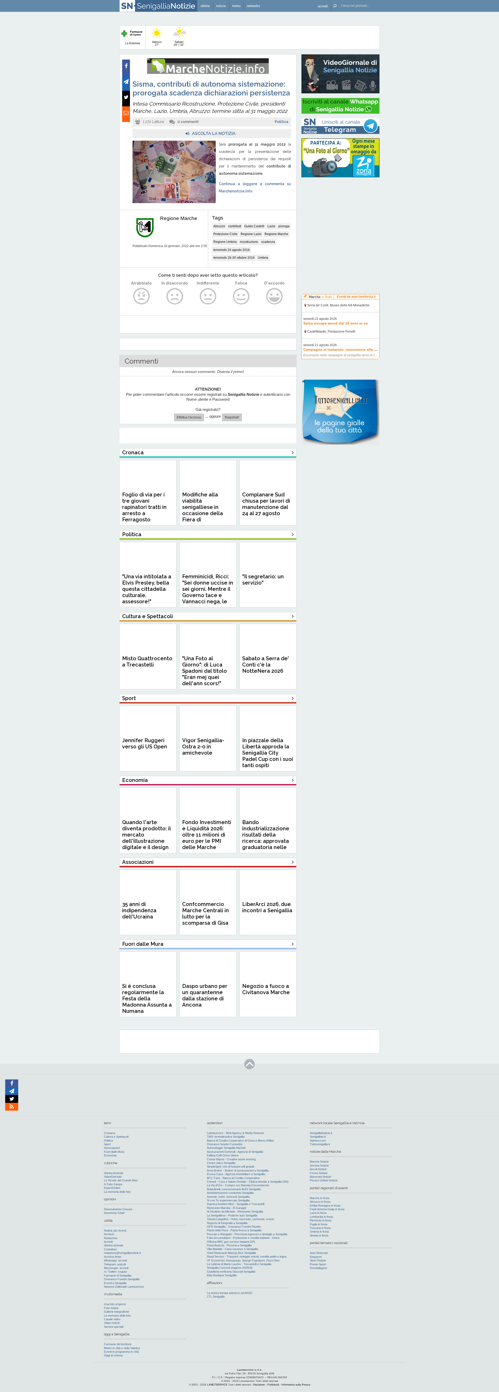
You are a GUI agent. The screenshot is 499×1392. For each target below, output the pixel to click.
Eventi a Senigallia (115, 1283)
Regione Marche (178, 218)
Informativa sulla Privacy (295, 1384)
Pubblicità (273, 1384)
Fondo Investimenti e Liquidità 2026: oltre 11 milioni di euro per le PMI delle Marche (206, 834)
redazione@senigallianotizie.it (122, 1252)
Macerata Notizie (320, 1176)
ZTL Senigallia (216, 1296)
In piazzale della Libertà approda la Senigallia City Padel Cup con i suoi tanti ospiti (267, 752)
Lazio (271, 226)
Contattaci (110, 1249)
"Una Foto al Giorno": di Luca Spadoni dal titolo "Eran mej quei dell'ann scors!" (204, 671)
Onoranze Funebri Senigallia (122, 1279)
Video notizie (112, 1322)
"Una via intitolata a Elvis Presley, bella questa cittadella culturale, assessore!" (146, 589)
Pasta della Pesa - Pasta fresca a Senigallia (234, 1230)
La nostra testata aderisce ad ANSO (229, 1292)
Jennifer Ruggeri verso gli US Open (144, 743)
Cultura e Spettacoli (116, 1136)
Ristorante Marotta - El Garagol (226, 1207)
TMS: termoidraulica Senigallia (226, 1136)
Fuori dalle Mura (114, 1151)
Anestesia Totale (114, 1212)
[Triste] (175, 296)
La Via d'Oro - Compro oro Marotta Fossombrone (238, 1185)
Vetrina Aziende (113, 1173)
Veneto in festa (319, 1235)
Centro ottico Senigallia (221, 1162)
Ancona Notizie (319, 1165)
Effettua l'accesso (189, 417)
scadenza (268, 242)
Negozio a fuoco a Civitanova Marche (266, 989)
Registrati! (232, 417)
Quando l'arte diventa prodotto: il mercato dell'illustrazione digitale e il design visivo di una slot (146, 838)
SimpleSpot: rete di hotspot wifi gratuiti (230, 1166)
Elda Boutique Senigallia (222, 1275)
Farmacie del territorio (118, 1344)
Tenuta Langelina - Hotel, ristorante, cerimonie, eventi (240, 1219)
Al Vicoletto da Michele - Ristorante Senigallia (235, 1211)
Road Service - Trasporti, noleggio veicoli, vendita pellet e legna (246, 1256)
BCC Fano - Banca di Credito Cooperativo (233, 1178)
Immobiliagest (318, 1268)
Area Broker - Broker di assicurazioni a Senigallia (237, 1170)
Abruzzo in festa (320, 1201)
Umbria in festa (319, 1231)
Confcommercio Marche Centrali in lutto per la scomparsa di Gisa (205, 913)
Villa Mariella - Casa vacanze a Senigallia (232, 1249)
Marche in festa (319, 1198)
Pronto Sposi (318, 1264)
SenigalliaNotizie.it (321, 1133)
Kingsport (316, 1256)
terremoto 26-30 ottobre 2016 (234, 258)
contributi (234, 226)
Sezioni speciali (113, 1326)
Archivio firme (112, 1256)
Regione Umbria (225, 242)
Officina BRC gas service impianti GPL (231, 1241)
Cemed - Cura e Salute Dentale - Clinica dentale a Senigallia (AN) (247, 1181)
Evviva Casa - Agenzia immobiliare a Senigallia (236, 1174)
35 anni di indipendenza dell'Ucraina (139, 910)
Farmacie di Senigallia (117, 1275)
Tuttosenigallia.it (320, 1144)
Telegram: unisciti (115, 1264)
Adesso (157, 43)
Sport (107, 1144)
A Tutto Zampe (113, 1184)
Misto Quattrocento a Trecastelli (147, 661)
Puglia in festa (318, 1224)
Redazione (110, 1238)
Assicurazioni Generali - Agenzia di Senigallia (235, 1151)
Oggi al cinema (113, 1355)
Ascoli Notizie (318, 1169)
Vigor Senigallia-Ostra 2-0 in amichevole (203, 746)
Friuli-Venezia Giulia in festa (327, 1209)
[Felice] (241, 296)
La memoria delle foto (117, 1191)
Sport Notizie (318, 1260)
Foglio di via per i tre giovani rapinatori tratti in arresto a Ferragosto (144, 507)
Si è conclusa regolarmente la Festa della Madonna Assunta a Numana (147, 998)
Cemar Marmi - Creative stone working (231, 1159)
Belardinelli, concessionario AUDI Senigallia (234, 1189)
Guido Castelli (254, 226)
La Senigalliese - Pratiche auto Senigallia (232, 1215)
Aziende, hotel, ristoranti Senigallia (228, 1196)
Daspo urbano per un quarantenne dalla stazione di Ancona (204, 995)
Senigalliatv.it (318, 1136)
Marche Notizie (319, 1161)
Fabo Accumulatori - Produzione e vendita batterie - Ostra (243, 1237)
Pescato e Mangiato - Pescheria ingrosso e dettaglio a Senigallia (247, 1234)
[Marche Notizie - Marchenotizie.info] (208, 73)
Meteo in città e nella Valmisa (122, 1348)
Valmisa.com (318, 1140)
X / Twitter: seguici (115, 1271)
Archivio (109, 1234)
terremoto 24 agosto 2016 (231, 250)
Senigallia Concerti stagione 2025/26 (229, 1267)
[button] (322, 6)
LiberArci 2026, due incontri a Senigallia (267, 907)
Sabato (179, 43)
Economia (110, 1155)
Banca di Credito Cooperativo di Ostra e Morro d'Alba (240, 1140)
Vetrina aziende (113, 1245)
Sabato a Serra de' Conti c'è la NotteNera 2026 (265, 664)
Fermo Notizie (318, 1173)
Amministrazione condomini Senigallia (230, 1192)
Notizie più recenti (115, 1230)
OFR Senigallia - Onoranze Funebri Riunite (234, 1226)
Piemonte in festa (320, 1220)
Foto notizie (111, 1308)
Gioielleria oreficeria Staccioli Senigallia (231, 1271)
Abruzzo (219, 226)
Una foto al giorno (115, 1304)
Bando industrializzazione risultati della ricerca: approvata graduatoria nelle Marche (265, 838)
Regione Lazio (251, 234)
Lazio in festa (318, 1212)
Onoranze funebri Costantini (224, 1144)
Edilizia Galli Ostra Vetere (223, 1155)
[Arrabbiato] (141, 296)
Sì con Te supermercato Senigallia (228, 1200)
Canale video (112, 1319)
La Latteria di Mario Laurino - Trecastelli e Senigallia (239, 1264)
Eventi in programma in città (121, 1351)
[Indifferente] (208, 296)
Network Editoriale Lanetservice (124, 1286)
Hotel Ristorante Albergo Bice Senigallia (231, 1252)
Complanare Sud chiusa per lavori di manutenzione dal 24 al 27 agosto (266, 503)
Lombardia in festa (321, 1216)
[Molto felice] (274, 296)
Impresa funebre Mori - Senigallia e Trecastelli (235, 1204)
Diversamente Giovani (118, 1209)
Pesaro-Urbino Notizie (324, 1180)
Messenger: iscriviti (116, 1268)
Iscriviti (108, 1241)
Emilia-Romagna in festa (325, 1205)
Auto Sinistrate (319, 1252)
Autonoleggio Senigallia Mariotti (226, 1147)
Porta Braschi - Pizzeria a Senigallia (229, 1245)
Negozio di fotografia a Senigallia (227, 1223)
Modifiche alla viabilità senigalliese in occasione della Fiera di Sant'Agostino (202, 510)
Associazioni (112, 1147)
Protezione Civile (225, 234)
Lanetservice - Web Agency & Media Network (235, 1133)
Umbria (263, 258)
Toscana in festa (320, 1227)
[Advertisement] (340, 214)
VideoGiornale (113, 1176)
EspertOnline (112, 1187)
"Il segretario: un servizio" (263, 579)
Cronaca (109, 1133)
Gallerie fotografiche (116, 1311)
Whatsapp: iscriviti (115, 1260)
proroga (284, 226)
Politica (281, 122)
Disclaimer (259, 1384)
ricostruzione (249, 242)
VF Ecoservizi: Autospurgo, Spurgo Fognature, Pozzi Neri (243, 1260)
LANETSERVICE (217, 1384)
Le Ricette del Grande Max (121, 1180)
